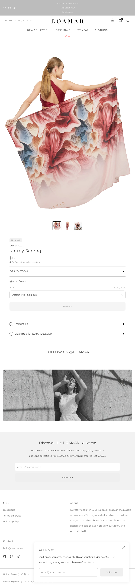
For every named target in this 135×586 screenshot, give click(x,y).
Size (11, 287)
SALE (67, 35)
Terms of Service (12, 515)
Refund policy (11, 521)
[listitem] (67, 7)
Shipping (13, 262)
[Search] (128, 20)
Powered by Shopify (12, 582)
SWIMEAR (83, 30)
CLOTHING (101, 30)
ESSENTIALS (63, 30)
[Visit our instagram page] (9, 7)
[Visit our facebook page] (4, 7)
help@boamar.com (14, 548)
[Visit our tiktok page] (14, 7)
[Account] (112, 20)
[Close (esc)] (124, 547)
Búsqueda (9, 509)
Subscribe (111, 572)
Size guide (120, 287)
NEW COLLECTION (38, 30)
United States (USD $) (16, 21)
